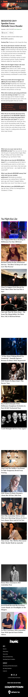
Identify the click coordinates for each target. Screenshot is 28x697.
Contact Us (5, 671)
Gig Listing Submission (7, 668)
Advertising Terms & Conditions (9, 659)
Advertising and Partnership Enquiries (10, 665)
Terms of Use (5, 654)
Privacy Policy (5, 651)
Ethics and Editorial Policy (8, 656)
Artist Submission (18, 29)
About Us (4, 648)
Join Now (23, 107)
